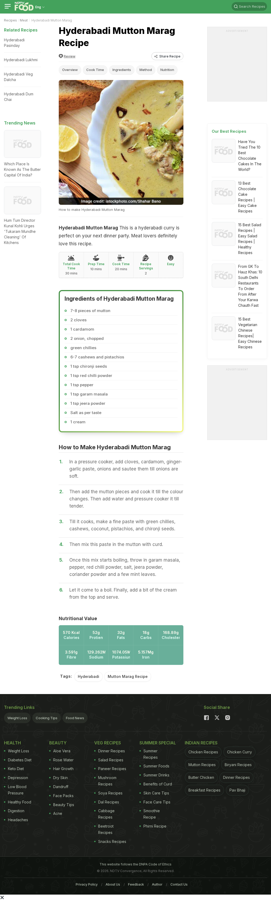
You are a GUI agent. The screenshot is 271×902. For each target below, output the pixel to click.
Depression (18, 777)
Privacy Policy (87, 884)
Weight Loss (17, 718)
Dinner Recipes (111, 751)
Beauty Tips (63, 804)
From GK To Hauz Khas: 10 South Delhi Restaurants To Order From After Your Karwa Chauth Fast (250, 286)
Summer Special (157, 742)
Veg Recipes (107, 742)
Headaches (18, 819)
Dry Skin (60, 777)
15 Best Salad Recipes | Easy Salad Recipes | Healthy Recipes (249, 239)
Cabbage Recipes (106, 813)
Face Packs (63, 795)
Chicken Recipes (203, 752)
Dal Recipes (108, 802)
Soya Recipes (110, 793)
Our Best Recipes (229, 131)
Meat (24, 20)
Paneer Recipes (112, 768)
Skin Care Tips (156, 793)
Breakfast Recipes (204, 790)
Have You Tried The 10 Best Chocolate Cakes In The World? (249, 155)
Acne (57, 813)
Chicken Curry (239, 752)
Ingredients (121, 70)
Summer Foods (156, 766)
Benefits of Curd (157, 784)
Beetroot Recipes (106, 829)
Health (12, 742)
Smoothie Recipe (151, 813)
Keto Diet (16, 768)
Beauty (58, 742)
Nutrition (167, 70)
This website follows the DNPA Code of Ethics (135, 864)
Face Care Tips (156, 802)
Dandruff (60, 786)
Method (145, 70)
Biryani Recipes (238, 764)
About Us (113, 884)
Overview (70, 70)
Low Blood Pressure (17, 789)
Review (69, 56)
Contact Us (179, 884)
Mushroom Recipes (107, 780)
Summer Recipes (150, 754)
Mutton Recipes (202, 764)
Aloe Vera (61, 751)
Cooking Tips (46, 718)
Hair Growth (63, 768)
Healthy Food (19, 802)
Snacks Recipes (112, 841)
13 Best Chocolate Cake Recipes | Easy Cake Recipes (247, 197)
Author (157, 884)
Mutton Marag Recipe (128, 676)
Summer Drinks (156, 775)
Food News (75, 718)
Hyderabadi (88, 676)
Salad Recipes (110, 760)
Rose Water (63, 760)
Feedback (136, 884)
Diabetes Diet (19, 760)
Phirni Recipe (154, 826)
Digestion (16, 810)
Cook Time (95, 70)
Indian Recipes (201, 742)
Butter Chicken (201, 777)
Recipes (10, 20)
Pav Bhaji (237, 790)
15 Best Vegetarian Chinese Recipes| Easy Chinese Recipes (250, 333)
